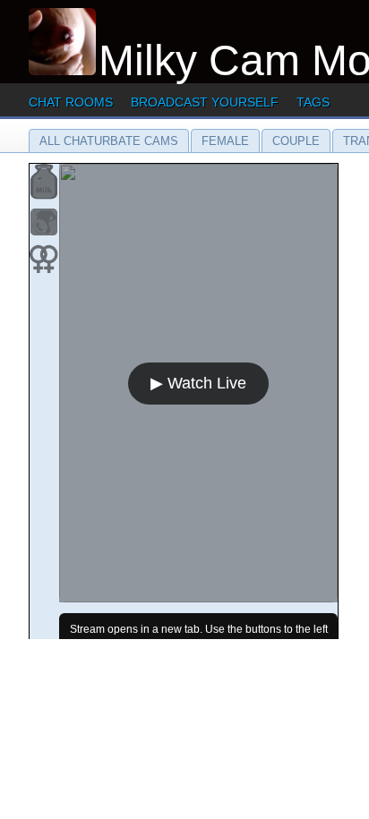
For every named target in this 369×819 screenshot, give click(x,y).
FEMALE (225, 141)
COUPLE (296, 141)
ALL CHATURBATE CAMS (108, 141)
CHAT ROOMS (71, 102)
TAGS (313, 102)
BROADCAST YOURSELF (205, 102)
